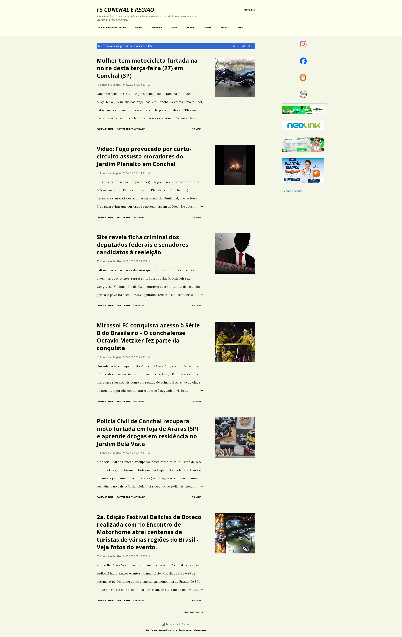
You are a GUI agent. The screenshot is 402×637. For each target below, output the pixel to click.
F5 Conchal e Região (125, 9)
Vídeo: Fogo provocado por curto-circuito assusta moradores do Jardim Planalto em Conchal (144, 156)
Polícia (138, 27)
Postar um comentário (131, 129)
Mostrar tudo (243, 46)
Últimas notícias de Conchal (111, 27)
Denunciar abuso (292, 191)
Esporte (207, 27)
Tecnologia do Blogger (177, 624)
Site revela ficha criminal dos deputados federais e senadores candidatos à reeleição (142, 244)
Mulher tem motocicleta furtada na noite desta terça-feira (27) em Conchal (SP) (147, 68)
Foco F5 (225, 27)
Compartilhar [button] (105, 129)
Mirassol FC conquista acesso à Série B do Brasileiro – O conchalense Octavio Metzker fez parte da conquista (148, 336)
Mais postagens (193, 612)
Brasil (174, 27)
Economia (157, 27)
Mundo (190, 27)
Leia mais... (197, 129)
